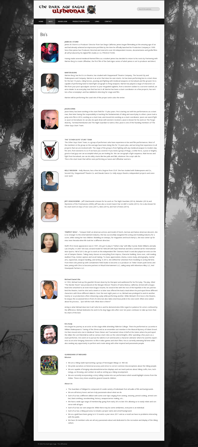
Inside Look (62, 21)
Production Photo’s (81, 21)
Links (97, 21)
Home (41, 21)
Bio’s (50, 21)
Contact (108, 21)
